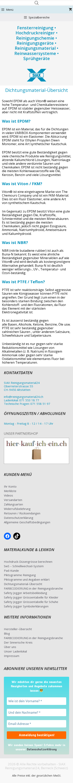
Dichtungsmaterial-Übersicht (23, 584)
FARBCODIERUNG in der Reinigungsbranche (33, 588)
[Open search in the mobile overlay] (37, 3)
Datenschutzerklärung (18, 518)
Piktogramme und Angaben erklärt (27, 579)
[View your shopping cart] (70, 9)
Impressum (11, 656)
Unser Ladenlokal (15, 651)
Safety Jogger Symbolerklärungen (26, 606)
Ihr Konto (10, 486)
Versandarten (13, 500)
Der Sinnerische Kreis (18, 642)
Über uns (10, 647)
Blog (7, 633)
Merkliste (10, 491)
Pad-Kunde (11, 570)
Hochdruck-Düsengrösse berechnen (28, 562)
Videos (8, 495)
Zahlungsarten (13, 504)
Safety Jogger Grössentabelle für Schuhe (31, 602)
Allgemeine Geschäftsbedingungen (27, 522)
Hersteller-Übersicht (18, 629)
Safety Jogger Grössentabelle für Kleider (31, 597)
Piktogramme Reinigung (20, 575)
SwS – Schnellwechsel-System (24, 566)
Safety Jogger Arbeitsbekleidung (25, 593)
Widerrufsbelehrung (17, 509)
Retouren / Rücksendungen (22, 513)
